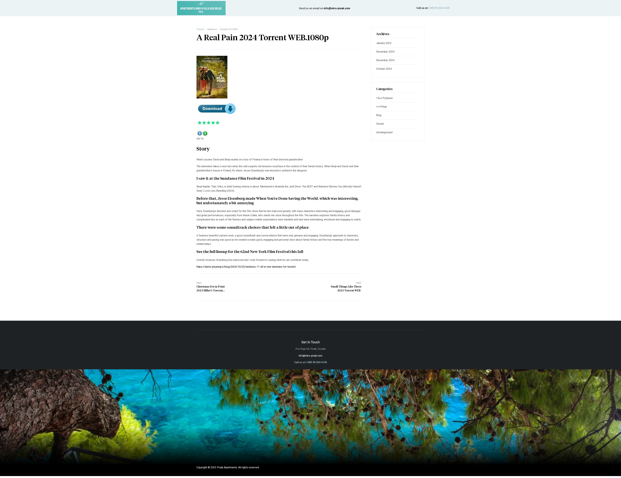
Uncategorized (384, 132)
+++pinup (381, 107)
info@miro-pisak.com (337, 8)
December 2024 (385, 52)
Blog (378, 115)
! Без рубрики (384, 98)
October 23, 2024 (229, 29)
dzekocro (212, 29)
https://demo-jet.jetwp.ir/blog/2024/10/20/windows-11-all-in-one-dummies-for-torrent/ (246, 267)
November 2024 (385, 60)
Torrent (200, 29)
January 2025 (383, 43)
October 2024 (384, 69)
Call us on (432, 8)
